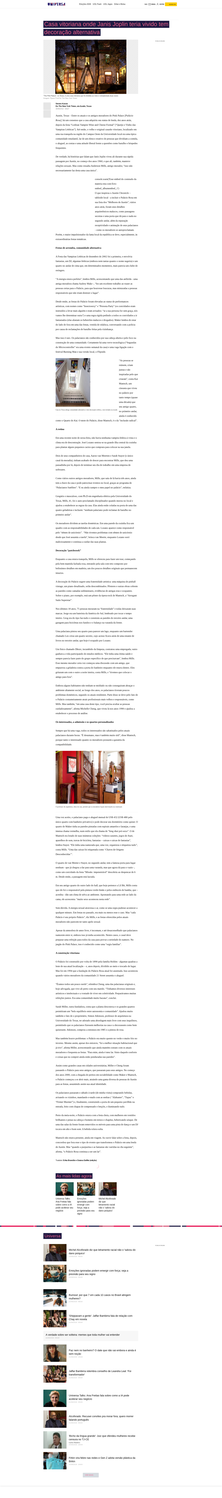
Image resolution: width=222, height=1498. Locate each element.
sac (146, 4)
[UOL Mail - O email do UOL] (152, 4)
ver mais (89, 1475)
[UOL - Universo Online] (67, 4)
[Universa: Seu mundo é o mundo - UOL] (56, 4)
